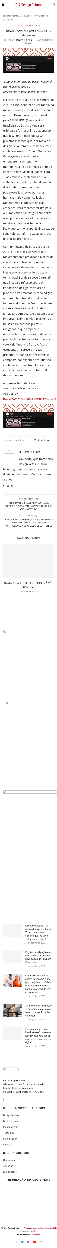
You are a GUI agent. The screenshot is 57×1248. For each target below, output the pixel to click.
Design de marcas (12, 1121)
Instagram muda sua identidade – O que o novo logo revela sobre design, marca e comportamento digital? (38, 1036)
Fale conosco (10, 1172)
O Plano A (36, 1234)
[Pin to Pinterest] (45, 440)
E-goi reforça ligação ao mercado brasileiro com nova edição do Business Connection (38, 957)
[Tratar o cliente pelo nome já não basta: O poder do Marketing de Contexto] (28, 561)
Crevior (34, 1231)
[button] (28, 599)
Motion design (10, 1127)
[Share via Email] (48, 440)
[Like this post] (35, 440)
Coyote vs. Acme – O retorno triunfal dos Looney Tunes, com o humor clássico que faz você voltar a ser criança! (39, 932)
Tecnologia (9, 1133)
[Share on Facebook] (38, 440)
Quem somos (10, 1160)
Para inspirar (10, 1139)
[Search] (53, 5)
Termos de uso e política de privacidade (40, 1228)
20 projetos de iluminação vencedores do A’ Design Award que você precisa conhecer (38, 1010)
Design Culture (24, 39)
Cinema (7, 1145)
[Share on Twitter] (42, 440)
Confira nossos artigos (24, 1108)
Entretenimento (10, 15)
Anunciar (8, 1166)
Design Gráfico (11, 1115)
